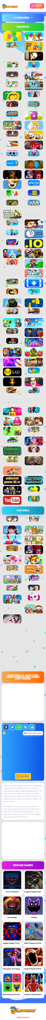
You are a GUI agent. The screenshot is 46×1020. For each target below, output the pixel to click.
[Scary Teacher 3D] (34, 385)
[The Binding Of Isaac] (34, 464)
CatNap (34, 917)
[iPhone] (34, 257)
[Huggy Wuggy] (12, 244)
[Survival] (12, 434)
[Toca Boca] (34, 612)
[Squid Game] (12, 414)
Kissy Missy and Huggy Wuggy (15, 969)
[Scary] (12, 385)
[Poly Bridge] (12, 332)
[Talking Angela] (34, 599)
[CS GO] (12, 135)
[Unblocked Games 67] (34, 483)
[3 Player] (12, 39)
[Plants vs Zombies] (12, 326)
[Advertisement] (23, 648)
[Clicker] (34, 118)
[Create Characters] (12, 533)
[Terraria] (12, 454)
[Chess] (34, 96)
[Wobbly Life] (34, 490)
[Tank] (12, 441)
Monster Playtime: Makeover (14, 994)
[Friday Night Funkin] (34, 178)
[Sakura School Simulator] (34, 589)
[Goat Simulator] (34, 204)
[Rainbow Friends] (12, 355)
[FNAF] (12, 178)
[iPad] (12, 257)
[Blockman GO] (34, 66)
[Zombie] (34, 500)
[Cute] (34, 533)
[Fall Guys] (34, 155)
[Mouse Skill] (12, 306)
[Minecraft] (12, 283)
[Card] (12, 86)
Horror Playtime (12, 892)
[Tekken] (34, 444)
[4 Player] (34, 39)
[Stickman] (34, 411)
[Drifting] (12, 145)
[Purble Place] (12, 589)
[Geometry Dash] (34, 194)
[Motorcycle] (34, 293)
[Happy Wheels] (12, 224)
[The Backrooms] (12, 461)
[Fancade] (12, 165)
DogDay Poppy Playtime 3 (34, 892)
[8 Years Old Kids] (12, 46)
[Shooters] (12, 392)
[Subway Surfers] (34, 424)
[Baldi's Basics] (12, 66)
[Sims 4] (12, 602)
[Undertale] (12, 493)
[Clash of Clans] (34, 105)
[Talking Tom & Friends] (34, 431)
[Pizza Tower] (34, 313)
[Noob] (34, 306)
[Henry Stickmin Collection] (34, 237)
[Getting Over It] (12, 204)
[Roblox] (34, 365)
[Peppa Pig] (12, 582)
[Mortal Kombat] (12, 293)
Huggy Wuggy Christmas (13, 943)
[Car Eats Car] (34, 79)
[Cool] (34, 128)
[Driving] (34, 148)
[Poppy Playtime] (34, 335)
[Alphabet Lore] (34, 49)
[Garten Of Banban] (12, 194)
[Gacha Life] (12, 563)
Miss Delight (12, 917)
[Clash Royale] (12, 115)
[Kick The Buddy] (12, 263)
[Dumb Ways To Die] (12, 155)
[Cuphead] (34, 138)
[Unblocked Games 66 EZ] (12, 483)
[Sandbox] (34, 372)
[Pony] (34, 579)
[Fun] (12, 187)
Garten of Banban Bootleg (34, 994)
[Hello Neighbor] (12, 234)
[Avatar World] (34, 520)
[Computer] (12, 128)
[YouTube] (12, 503)
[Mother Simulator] (12, 569)
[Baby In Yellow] (34, 59)
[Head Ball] (34, 227)
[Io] (34, 247)
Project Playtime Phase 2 (34, 969)
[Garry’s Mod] (34, 184)
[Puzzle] (34, 345)
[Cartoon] (34, 89)
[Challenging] (12, 99)
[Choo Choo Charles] (12, 105)
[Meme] (34, 276)
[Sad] (12, 375)
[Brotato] (12, 76)
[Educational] (34, 543)
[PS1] (12, 342)
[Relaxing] (12, 365)
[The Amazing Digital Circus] (34, 451)
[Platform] (34, 326)
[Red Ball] (34, 355)
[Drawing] (12, 543)
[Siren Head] (34, 392)
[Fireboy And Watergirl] (34, 168)
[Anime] (12, 520)
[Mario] (34, 266)
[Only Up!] (12, 313)
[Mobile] (34, 286)
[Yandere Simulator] (12, 622)
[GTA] (12, 217)
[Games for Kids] (34, 563)
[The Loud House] (12, 474)
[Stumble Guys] (12, 424)
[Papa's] (34, 572)
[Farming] (12, 550)
